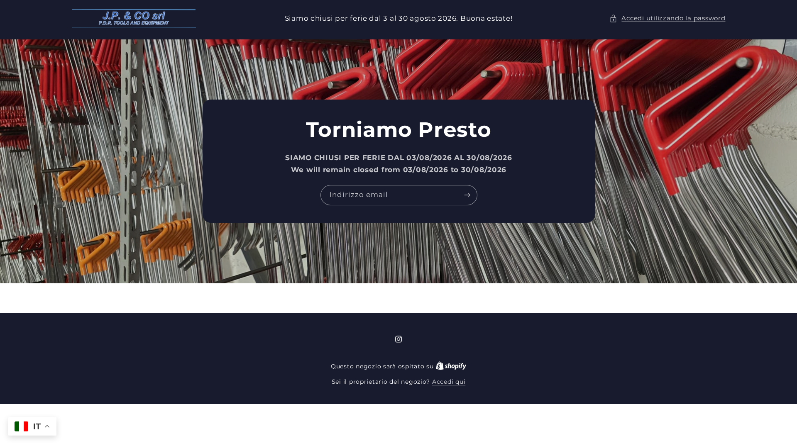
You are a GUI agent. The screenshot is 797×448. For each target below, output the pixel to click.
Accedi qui (448, 381)
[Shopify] (451, 366)
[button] (667, 18)
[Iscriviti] (467, 195)
